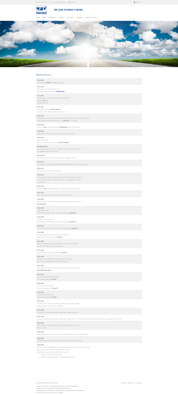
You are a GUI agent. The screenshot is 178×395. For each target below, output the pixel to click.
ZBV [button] (44, 17)
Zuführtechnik (65, 386)
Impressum (130, 383)
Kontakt (123, 383)
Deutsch (138, 2)
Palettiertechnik (71, 390)
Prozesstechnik (51, 388)
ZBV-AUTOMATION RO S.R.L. (65, 164)
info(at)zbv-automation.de (60, 2)
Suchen (73, 2)
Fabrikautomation (41, 388)
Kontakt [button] (70, 17)
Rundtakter (51, 390)
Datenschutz (138, 383)
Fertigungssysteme (59, 390)
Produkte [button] (52, 17)
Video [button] (61, 17)
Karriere (80, 17)
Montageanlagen (73, 386)
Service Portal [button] (91, 17)
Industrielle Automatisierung (62, 388)
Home (38, 17)
